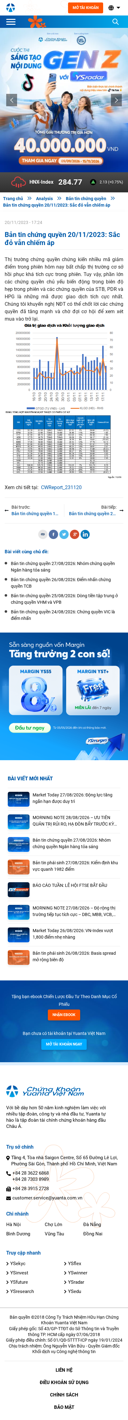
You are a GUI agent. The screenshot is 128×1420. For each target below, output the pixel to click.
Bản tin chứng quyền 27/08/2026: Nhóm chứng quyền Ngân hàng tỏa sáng (72, 843)
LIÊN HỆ (64, 1370)
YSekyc (17, 1263)
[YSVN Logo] (10, 7)
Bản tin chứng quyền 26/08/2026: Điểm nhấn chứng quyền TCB (61, 583)
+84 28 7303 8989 (30, 1179)
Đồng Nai (93, 1234)
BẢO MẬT (64, 1407)
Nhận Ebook (64, 1015)
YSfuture (19, 1282)
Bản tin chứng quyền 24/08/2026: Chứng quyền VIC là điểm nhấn (63, 615)
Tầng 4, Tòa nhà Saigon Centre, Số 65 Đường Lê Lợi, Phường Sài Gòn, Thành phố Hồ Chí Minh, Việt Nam (64, 1161)
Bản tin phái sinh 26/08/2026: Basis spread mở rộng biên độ (74, 956)
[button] (114, 7)
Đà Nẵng (92, 1224)
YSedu (74, 1291)
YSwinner (77, 1273)
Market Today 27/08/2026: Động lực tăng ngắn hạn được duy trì (72, 798)
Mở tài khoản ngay (64, 1044)
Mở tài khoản (85, 8)
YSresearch (22, 1291)
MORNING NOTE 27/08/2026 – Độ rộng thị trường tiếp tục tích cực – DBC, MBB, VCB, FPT (74, 911)
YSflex (74, 1263)
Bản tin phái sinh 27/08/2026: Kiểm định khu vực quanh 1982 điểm (75, 866)
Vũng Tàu (54, 1234)
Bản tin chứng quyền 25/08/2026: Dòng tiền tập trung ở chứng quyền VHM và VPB (64, 599)
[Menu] (12, 21)
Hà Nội (13, 1224)
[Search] (115, 21)
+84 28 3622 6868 (30, 1173)
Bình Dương (18, 1234)
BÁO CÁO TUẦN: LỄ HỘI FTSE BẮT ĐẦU (70, 885)
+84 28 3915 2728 (30, 1188)
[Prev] (11, 100)
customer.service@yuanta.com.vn (47, 1198)
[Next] (116, 100)
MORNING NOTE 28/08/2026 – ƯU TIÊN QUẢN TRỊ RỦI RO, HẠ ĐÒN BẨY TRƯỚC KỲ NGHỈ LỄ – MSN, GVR (73, 821)
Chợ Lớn (53, 1224)
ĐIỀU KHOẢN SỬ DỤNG (64, 1382)
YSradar (76, 1282)
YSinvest (19, 1273)
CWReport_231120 (61, 487)
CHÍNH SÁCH (64, 1395)
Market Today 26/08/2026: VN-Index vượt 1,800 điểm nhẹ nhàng (73, 934)
